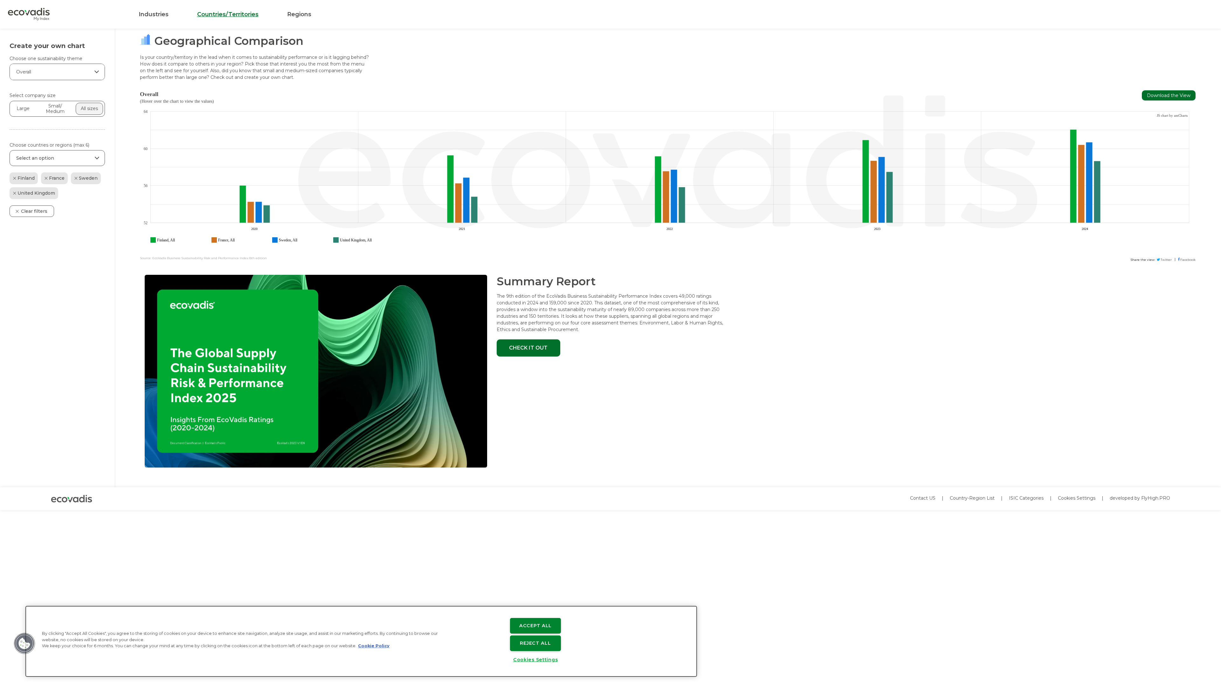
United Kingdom (36, 193)
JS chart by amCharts (1172, 115)
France (57, 178)
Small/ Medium (55, 108)
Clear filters (34, 211)
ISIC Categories (1026, 498)
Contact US (922, 498)
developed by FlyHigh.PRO (1140, 498)
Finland (26, 178)
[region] (361, 641)
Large (23, 108)
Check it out (528, 348)
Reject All (535, 643)
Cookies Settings (1076, 498)
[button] (24, 643)
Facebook (1188, 260)
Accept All (535, 625)
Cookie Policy (374, 645)
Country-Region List (972, 498)
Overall (23, 72)
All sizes (89, 108)
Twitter (1166, 260)
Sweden (88, 178)
